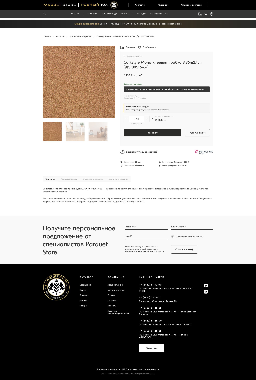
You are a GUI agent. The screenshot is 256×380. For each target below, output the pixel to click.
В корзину (152, 133)
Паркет (83, 290)
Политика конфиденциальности (118, 312)
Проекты (92, 14)
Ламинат (84, 295)
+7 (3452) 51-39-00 (119, 24)
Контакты (140, 5)
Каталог (75, 14)
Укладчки (163, 5)
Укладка (141, 14)
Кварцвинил (85, 285)
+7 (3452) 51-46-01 (150, 308)
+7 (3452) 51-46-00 (150, 321)
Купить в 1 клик (197, 133)
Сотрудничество (159, 14)
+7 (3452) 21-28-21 (150, 297)
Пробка (83, 300)
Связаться (151, 348)
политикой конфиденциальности (141, 251)
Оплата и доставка (191, 5)
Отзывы (125, 14)
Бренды (83, 306)
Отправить (181, 249)
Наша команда (109, 14)
